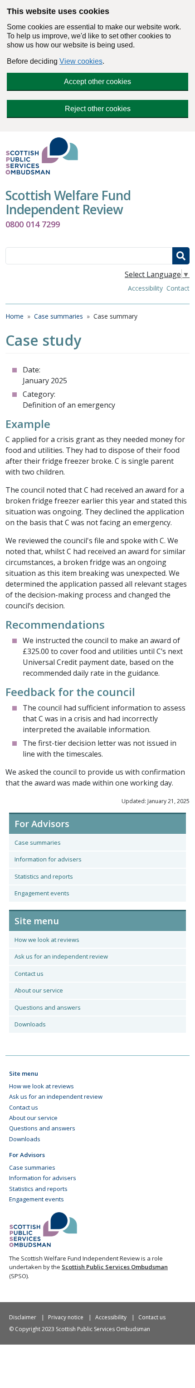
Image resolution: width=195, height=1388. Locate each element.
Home (14, 316)
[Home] (45, 155)
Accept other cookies (97, 81)
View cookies (80, 61)
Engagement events (42, 893)
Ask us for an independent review (61, 956)
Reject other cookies (98, 109)
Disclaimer (22, 1317)
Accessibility (145, 288)
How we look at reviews (47, 940)
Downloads (30, 1024)
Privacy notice (65, 1317)
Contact (178, 288)
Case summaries (58, 316)
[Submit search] (181, 255)
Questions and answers (48, 1007)
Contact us (29, 973)
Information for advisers (48, 859)
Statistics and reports (44, 876)
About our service (39, 990)
